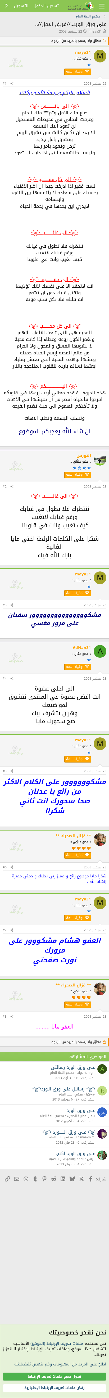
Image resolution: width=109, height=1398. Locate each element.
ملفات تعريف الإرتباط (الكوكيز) (56, 1343)
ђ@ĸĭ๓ (90, 1094)
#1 (5, 84)
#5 (5, 771)
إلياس (91, 1159)
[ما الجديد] (6, 6)
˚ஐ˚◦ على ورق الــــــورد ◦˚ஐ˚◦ (68, 1132)
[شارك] (11, 84)
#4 (5, 679)
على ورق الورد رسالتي (73, 1067)
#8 (5, 1017)
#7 (5, 930)
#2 (5, 487)
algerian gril (86, 1073)
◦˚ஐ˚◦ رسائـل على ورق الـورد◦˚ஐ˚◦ (63, 1089)
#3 (5, 605)
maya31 (95, 31)
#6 (5, 867)
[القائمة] (102, 6)
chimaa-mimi (85, 1137)
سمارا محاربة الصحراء (81, 1116)
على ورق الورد (81, 1110)
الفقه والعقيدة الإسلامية (66, 1159)
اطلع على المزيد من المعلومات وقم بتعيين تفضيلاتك (60, 1364)
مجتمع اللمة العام (62, 1073)
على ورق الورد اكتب (75, 1153)
